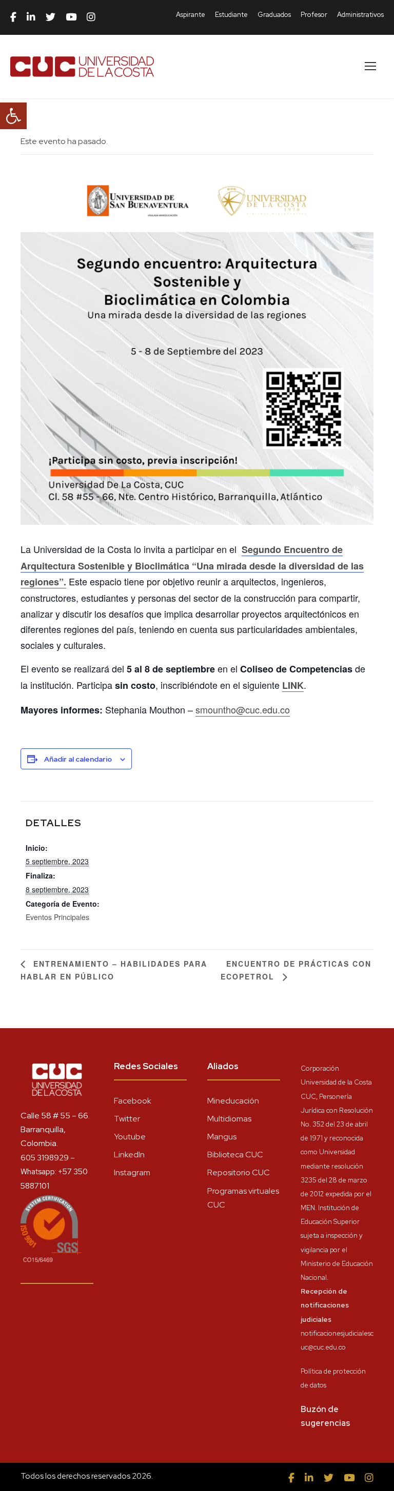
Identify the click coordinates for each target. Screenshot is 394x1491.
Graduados (274, 14)
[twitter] (50, 17)
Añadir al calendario (78, 759)
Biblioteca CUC (235, 1154)
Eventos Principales (57, 917)
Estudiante (231, 14)
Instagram (132, 1172)
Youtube (130, 1136)
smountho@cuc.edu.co (242, 709)
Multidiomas (229, 1118)
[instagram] (91, 17)
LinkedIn (129, 1154)
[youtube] (71, 17)
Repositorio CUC (238, 1172)
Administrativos (360, 14)
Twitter (127, 1118)
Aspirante (190, 14)
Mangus (222, 1136)
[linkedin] (31, 17)
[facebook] (13, 17)
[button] (13, 116)
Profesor (314, 14)
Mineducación (233, 1100)
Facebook (132, 1100)
